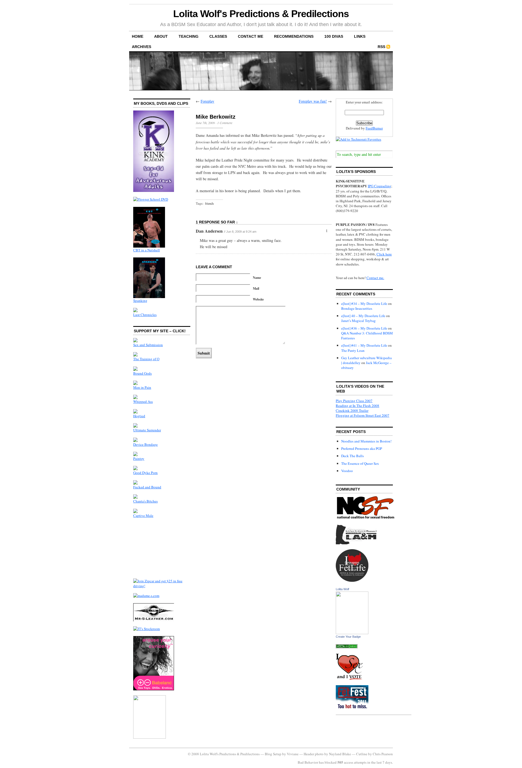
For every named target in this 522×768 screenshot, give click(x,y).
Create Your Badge (348, 636)
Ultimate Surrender (147, 430)
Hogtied (139, 415)
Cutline (361, 753)
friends (209, 203)
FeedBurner (374, 128)
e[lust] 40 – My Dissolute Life (363, 315)
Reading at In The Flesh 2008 (357, 405)
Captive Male (143, 515)
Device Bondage (145, 444)
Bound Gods (142, 373)
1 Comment (224, 123)
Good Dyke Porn (145, 472)
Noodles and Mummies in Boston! (366, 441)
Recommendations (293, 36)
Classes (218, 36)
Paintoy (138, 458)
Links (359, 36)
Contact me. (375, 277)
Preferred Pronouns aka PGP (361, 448)
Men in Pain (142, 387)
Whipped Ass (143, 401)
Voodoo (347, 470)
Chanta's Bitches (145, 501)
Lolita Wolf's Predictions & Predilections (261, 13)
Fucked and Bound (147, 487)
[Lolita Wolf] (352, 632)
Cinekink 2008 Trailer (352, 410)
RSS (381, 47)
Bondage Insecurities (356, 308)
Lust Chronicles (145, 314)
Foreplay (207, 101)
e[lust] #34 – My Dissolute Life (364, 303)
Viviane (293, 753)
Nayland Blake (340, 753)
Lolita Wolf (342, 589)
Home (137, 36)
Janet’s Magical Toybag (358, 320)
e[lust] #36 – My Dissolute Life (364, 328)
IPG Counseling (379, 186)
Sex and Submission (148, 344)
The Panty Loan (353, 350)
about (161, 36)
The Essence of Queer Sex (360, 463)
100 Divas (333, 36)
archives (141, 47)
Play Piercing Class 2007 (354, 400)
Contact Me (250, 36)
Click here (384, 254)
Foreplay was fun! (313, 101)
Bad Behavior (308, 762)
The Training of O (146, 358)
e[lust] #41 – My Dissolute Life (364, 345)
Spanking (140, 300)
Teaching (188, 36)
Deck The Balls (352, 455)
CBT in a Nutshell (146, 250)
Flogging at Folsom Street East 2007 (362, 415)
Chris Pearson (383, 753)
